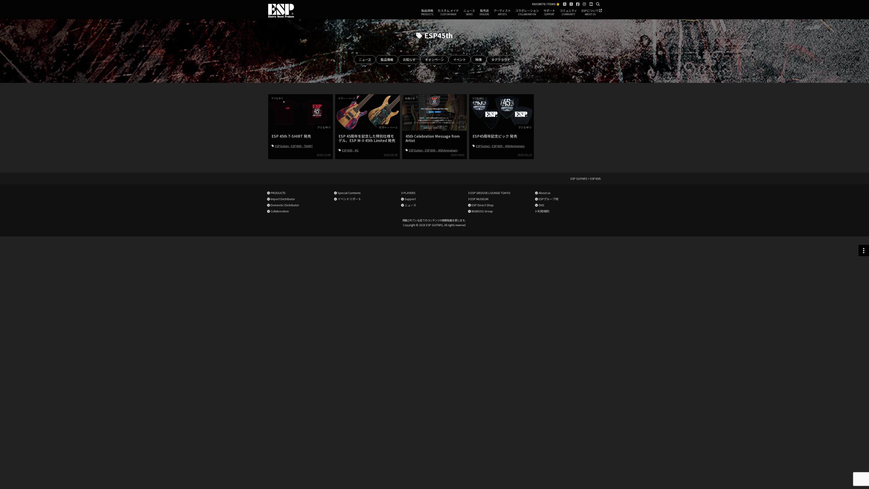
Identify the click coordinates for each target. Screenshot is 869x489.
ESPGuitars (282, 146)
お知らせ (409, 59)
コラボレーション (527, 12)
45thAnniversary (448, 150)
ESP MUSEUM (479, 199)
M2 (356, 150)
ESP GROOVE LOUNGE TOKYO (490, 193)
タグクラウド (500, 59)
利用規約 (543, 211)
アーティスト (502, 12)
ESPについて (590, 12)
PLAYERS (409, 193)
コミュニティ (568, 12)
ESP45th (296, 146)
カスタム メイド (448, 12)
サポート (549, 12)
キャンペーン (434, 59)
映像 (478, 59)
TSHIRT (308, 146)
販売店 (484, 12)
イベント (459, 59)
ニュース (469, 12)
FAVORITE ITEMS (544, 4)
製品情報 (427, 12)
